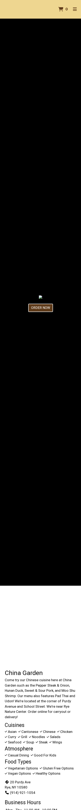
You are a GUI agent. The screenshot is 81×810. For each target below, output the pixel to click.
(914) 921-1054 (22, 793)
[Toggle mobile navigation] (74, 9)
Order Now (40, 308)
